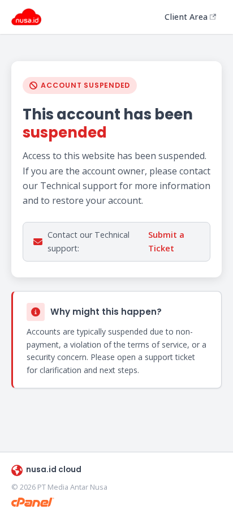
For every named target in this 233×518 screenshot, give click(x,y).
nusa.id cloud (53, 469)
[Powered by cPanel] (32, 502)
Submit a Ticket (166, 241)
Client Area (186, 16)
